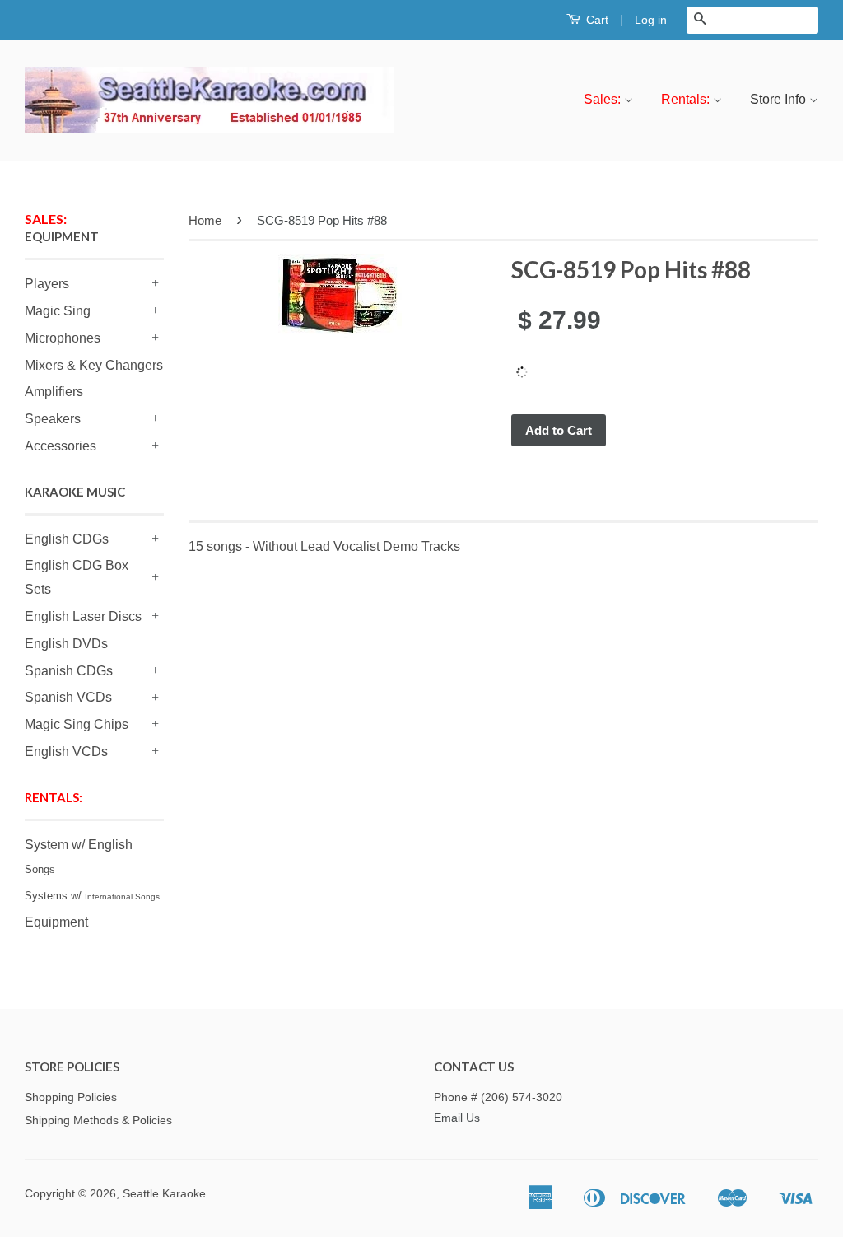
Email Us (457, 1118)
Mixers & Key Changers (94, 365)
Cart (595, 19)
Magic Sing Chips (76, 724)
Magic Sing (58, 311)
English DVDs (66, 644)
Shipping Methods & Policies (98, 1120)
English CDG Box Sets (76, 577)
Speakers (53, 419)
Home (205, 220)
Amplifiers (54, 392)
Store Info (779, 99)
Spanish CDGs (69, 671)
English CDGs (67, 539)
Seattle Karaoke (164, 1194)
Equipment (56, 922)
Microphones (62, 338)
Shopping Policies (71, 1097)
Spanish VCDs (68, 697)
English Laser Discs (83, 616)
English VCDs (66, 752)
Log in (651, 19)
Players (47, 284)
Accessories (60, 446)
